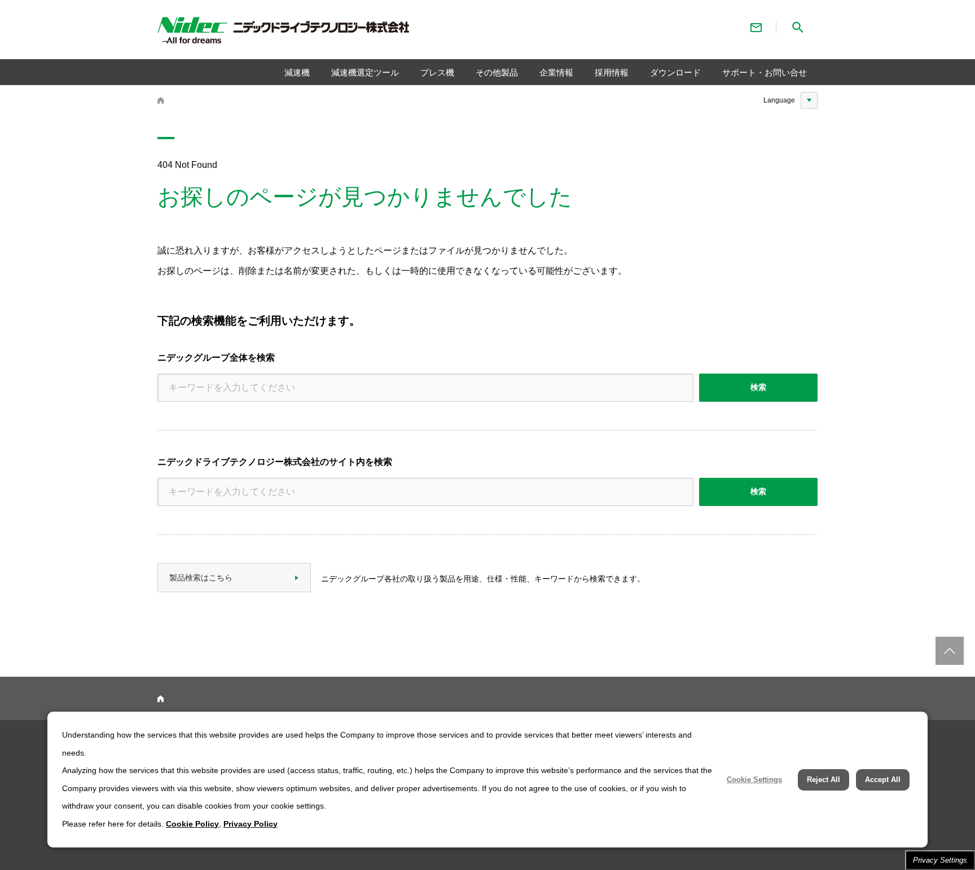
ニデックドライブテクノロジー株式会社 (160, 100)
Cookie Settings (754, 779)
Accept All (883, 779)
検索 (758, 387)
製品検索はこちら (200, 577)
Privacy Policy (250, 823)
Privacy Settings (940, 860)
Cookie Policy (192, 823)
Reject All (823, 779)
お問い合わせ (756, 27)
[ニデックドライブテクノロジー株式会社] (316, 32)
